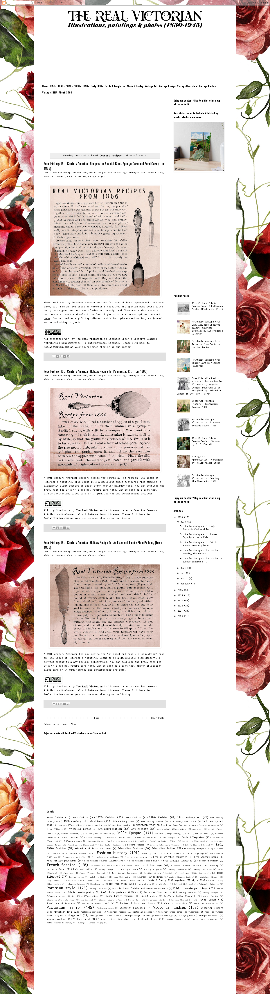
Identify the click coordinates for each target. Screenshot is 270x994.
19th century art (189, 817)
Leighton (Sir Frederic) (150, 877)
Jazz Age (68, 873)
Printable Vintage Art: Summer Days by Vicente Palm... (198, 536)
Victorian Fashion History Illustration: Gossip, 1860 (205, 403)
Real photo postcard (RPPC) (118, 892)
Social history (155, 172)
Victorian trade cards (170, 912)
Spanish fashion (209, 896)
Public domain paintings (190, 888)
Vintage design (132, 915)
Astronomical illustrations (171, 829)
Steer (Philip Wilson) (81, 900)
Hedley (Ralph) (106, 869)
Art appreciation (110, 828)
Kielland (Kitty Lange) (193, 873)
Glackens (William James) (185, 865)
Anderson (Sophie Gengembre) (204, 825)
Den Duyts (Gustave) (110, 845)
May (183, 573)
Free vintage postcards (61, 860)
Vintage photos (56, 919)
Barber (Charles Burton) (98, 833)
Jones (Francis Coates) (92, 873)
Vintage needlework (209, 915)
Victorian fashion (64, 907)
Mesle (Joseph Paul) (131, 880)
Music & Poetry (135, 86)
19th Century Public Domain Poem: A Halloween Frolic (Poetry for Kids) (207, 306)
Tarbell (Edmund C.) (181, 900)
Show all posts (136, 155)
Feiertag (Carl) (150, 853)
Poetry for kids (98, 888)
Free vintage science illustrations (103, 860)
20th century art (212, 821)
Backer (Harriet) (70, 833)
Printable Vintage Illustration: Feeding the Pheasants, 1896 (205, 478)
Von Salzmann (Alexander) (205, 919)
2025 (181, 590)
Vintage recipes (96, 176)
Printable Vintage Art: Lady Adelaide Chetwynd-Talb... (197, 528)
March (184, 578)
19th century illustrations (83, 821)
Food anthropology (117, 172)
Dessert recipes (97, 172)
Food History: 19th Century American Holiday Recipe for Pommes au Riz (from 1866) (95, 371)
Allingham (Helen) (97, 825)
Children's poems (73, 841)
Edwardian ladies (163, 848)
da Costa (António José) (131, 841)
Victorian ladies (169, 907)
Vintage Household (187, 86)
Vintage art (73, 915)
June (184, 568)
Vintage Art (151, 86)
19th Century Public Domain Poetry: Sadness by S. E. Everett (206, 441)
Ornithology (162, 884)
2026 (181, 517)
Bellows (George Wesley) (168, 833)
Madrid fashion (74, 880)
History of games (152, 869)
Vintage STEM (49, 92)
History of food (137, 172)
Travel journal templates (61, 903)
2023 (181, 600)
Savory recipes (210, 892)
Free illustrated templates (170, 857)
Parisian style (61, 888)
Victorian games (105, 908)
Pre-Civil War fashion (126, 888)
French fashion (61, 865)
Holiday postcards (177, 869)
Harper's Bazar (56, 869)
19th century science (152, 821)
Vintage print (81, 919)
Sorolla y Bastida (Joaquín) (179, 896)
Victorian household (54, 176)
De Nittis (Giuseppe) (193, 841)
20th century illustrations (67, 825)
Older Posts (157, 718)
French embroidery (208, 860)
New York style (118, 884)
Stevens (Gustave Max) (110, 900)
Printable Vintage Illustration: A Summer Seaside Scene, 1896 (206, 422)
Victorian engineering (206, 903)
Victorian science (142, 912)
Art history (139, 828)
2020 (181, 616)
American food (80, 172)
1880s (77, 86)
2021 (181, 610)
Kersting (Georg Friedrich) (158, 873)
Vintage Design (167, 86)
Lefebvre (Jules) (99, 877)
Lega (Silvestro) (122, 877)
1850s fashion (55, 817)
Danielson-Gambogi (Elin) (163, 841)
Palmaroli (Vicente (209, 884)
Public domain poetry (81, 892)
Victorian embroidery (175, 903)
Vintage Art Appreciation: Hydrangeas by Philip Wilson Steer (207, 459)
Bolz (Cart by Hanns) (198, 833)
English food (216, 849)
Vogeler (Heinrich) (176, 919)
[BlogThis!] (57, 356)
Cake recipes (168, 837)
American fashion (148, 824)
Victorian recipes (76, 176)
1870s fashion (105, 817)
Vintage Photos (207, 86)
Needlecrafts (97, 884)
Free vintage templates (177, 860)
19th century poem (123, 821)
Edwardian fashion (130, 848)
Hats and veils (82, 869)
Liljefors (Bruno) (209, 877)
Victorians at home (198, 912)
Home (45, 86)
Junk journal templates (124, 873)
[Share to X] (61, 356)
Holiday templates (202, 869)
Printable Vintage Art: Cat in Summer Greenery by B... (198, 544)
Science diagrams (56, 896)
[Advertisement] (135, 57)
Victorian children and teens (135, 903)
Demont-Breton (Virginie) (80, 845)
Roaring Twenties (188, 892)
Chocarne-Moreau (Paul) (100, 841)
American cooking (61, 172)
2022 (181, 605)
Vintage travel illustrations (139, 919)
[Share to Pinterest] (68, 356)
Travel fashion (207, 899)
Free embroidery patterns (104, 857)
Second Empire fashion (119, 896)
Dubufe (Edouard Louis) (197, 845)
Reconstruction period (157, 892)
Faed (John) (57, 853)
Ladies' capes (76, 877)
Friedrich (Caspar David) (104, 865)
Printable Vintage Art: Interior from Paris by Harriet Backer (206, 344)
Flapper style (171, 853)
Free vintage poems (206, 857)
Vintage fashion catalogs (159, 915)
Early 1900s (97, 86)
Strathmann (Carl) (155, 900)
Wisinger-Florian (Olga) (90, 923)
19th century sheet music (182, 821)
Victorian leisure (212, 908)
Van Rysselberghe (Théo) (95, 903)
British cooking (92, 837)
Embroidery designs (194, 848)
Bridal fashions (70, 837)
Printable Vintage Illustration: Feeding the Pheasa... (200, 552)
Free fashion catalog (136, 857)
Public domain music (157, 888)
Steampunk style (55, 900)
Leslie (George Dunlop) (181, 877)
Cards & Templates (115, 86)
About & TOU (65, 92)
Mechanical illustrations (101, 880)
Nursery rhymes (143, 884)
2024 (181, 595)
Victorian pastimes (91, 912)
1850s (53, 86)
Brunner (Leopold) (146, 837)
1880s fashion (132, 817)
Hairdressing (211, 865)
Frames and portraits (74, 857)
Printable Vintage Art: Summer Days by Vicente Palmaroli (206, 362)
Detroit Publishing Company (164, 845)
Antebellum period (80, 829)
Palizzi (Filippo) (183, 884)
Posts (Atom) (69, 724)
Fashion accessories (80, 853)
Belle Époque (129, 833)
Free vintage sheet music (143, 860)
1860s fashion (79, 817)
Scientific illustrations (84, 896)
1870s (69, 86)
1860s (61, 86)
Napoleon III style (186, 880)
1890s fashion (158, 817)
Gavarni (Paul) (132, 865)
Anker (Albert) (55, 829)
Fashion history (112, 853)
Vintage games (186, 915)
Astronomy (197, 829)
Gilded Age (154, 865)
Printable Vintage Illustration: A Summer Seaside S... (201, 560)
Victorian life (63, 911)
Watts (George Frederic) (59, 923)
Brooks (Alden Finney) (119, 837)
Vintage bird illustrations (104, 915)
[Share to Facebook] (64, 356)
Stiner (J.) (134, 900)
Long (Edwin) (53, 880)
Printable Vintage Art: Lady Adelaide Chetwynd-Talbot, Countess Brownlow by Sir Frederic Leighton (207, 327)
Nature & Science (76, 884)
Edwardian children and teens (93, 848)
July (184, 521)
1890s (86, 86)
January (186, 583)
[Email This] (54, 356)
